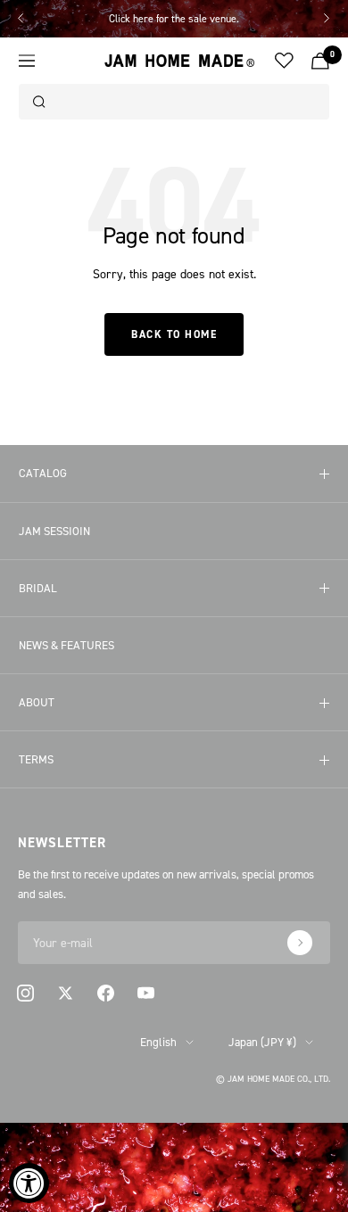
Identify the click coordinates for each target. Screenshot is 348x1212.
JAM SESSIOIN (54, 531)
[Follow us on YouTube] (146, 993)
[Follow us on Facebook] (106, 993)
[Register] (299, 942)
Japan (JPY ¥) (262, 1042)
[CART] (320, 61)
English (158, 1042)
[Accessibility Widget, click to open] (29, 1183)
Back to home (174, 334)
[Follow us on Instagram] (25, 993)
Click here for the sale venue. (174, 18)
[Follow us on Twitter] (66, 993)
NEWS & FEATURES (66, 645)
